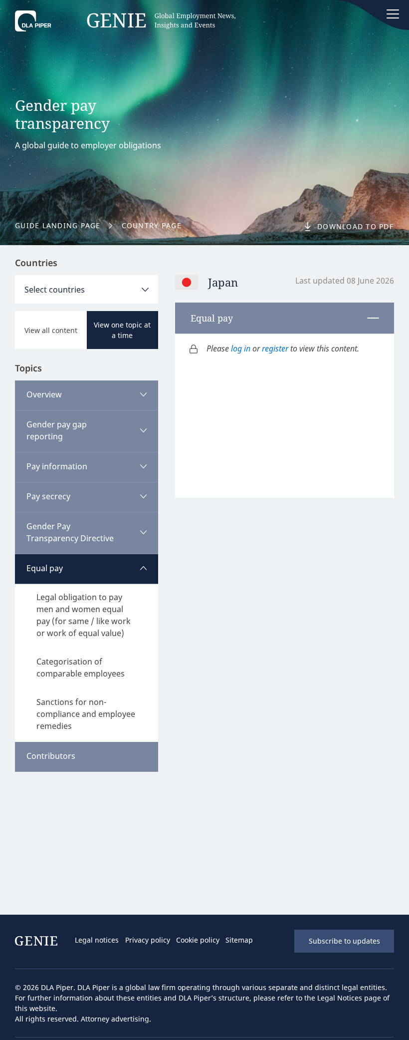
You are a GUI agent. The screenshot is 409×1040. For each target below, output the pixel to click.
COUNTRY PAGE (152, 225)
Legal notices (97, 940)
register (275, 348)
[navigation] (177, 941)
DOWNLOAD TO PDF (355, 226)
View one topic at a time (122, 330)
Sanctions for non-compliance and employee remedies (85, 713)
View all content (50, 330)
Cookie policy (197, 940)
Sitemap (239, 940)
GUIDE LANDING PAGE (58, 225)
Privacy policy (147, 940)
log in (240, 348)
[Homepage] (125, 23)
